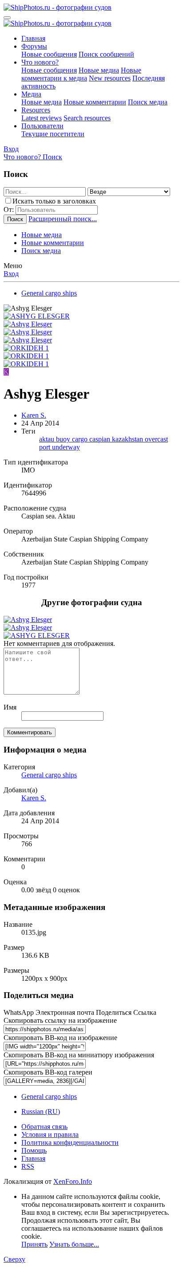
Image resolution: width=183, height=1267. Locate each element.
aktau (47, 439)
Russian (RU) (40, 1111)
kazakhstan (128, 439)
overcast (156, 439)
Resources (35, 110)
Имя (10, 707)
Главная (33, 38)
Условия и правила (50, 1134)
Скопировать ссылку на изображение (60, 1020)
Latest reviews (41, 118)
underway (66, 447)
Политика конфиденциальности (70, 1142)
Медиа (31, 94)
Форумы (34, 46)
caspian (100, 439)
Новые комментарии (95, 102)
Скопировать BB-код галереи (48, 1072)
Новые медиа (99, 70)
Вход (11, 273)
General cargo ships (49, 775)
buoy (64, 439)
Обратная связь (44, 1126)
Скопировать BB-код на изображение (60, 1037)
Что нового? (40, 62)
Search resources (87, 118)
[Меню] (7, 17)
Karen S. (33, 415)
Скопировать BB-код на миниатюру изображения (79, 1055)
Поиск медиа (147, 102)
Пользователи (42, 126)
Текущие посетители (52, 134)
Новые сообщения (49, 54)
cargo (80, 439)
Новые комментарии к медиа (81, 74)
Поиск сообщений (106, 54)
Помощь (34, 1150)
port (45, 447)
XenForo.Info (72, 1181)
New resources (110, 78)
